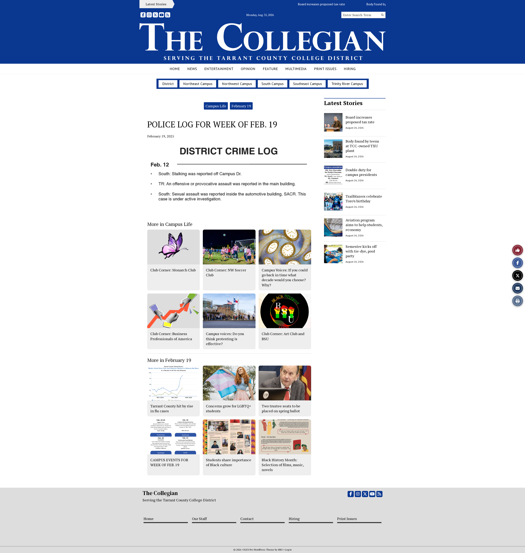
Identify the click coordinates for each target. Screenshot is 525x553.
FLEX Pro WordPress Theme (258, 549)
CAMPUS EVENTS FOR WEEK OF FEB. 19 (169, 462)
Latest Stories (343, 103)
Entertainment (218, 68)
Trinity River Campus (347, 83)
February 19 (241, 105)
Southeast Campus (307, 83)
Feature (270, 68)
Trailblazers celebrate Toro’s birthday (364, 198)
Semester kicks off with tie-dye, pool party (361, 251)
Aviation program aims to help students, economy (364, 225)
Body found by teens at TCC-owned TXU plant (362, 146)
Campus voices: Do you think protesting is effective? (225, 338)
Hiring (350, 68)
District (168, 83)
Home (175, 68)
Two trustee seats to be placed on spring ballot (281, 408)
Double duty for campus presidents (361, 172)
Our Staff (199, 518)
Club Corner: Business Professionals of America (171, 336)
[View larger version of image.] (229, 177)
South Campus (272, 83)
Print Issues (325, 68)
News (192, 68)
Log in (288, 549)
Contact (247, 518)
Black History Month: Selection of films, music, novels (283, 464)
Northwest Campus (237, 83)
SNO (280, 549)
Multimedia (296, 68)
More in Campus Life (169, 224)
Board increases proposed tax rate (309, 4)
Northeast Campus (197, 83)
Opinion (248, 68)
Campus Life (215, 105)
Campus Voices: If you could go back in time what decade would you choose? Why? (285, 277)
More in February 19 (169, 360)
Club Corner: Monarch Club (173, 269)
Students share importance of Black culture (228, 462)
